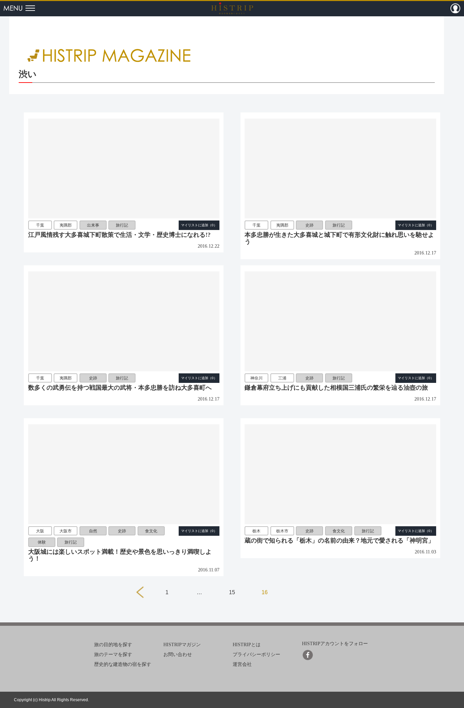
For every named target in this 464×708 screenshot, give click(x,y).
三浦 (282, 378)
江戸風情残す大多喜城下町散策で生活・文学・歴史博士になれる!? (119, 234)
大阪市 (65, 531)
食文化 (151, 531)
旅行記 (122, 225)
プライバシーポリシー (256, 654)
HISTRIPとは (247, 644)
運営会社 (242, 664)
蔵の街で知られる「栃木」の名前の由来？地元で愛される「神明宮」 (339, 540)
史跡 (309, 225)
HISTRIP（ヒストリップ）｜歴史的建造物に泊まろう (232, 8)
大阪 (40, 531)
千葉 (40, 225)
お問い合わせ (177, 654)
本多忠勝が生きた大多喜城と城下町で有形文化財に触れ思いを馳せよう (339, 238)
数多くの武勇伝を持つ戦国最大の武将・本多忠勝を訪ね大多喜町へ (120, 387)
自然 (93, 531)
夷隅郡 (65, 225)
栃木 (256, 531)
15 (232, 592)
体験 (42, 542)
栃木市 (282, 531)
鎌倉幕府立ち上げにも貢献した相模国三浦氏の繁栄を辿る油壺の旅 (336, 387)
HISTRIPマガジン (182, 644)
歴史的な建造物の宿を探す (122, 664)
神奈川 (256, 378)
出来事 (93, 225)
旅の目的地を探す (113, 644)
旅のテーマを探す (113, 654)
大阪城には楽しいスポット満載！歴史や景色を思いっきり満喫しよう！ (120, 555)
